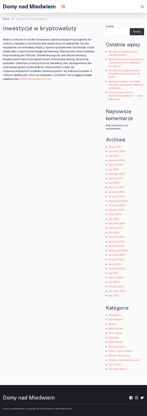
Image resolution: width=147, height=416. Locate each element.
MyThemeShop (64, 408)
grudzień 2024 (116, 192)
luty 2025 (113, 183)
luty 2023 (113, 282)
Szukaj (109, 26)
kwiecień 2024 (116, 223)
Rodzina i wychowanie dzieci (124, 360)
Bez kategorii (115, 319)
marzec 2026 (115, 164)
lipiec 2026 (114, 147)
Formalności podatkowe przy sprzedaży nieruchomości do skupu (124, 73)
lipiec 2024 (114, 214)
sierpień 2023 (116, 259)
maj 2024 (113, 219)
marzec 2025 (115, 178)
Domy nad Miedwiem (29, 6)
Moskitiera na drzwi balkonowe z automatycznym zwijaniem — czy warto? (125, 62)
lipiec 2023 (114, 264)
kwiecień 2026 (116, 160)
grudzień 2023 (116, 241)
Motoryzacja (115, 342)
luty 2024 (113, 232)
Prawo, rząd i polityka (120, 351)
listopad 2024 (116, 196)
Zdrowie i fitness (117, 369)
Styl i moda (114, 364)
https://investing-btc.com (36, 78)
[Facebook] (130, 398)
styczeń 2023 (116, 286)
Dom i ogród (115, 333)
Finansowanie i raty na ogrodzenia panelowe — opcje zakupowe (125, 95)
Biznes (112, 324)
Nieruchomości (116, 346)
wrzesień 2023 (116, 255)
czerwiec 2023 (116, 268)
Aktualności (115, 315)
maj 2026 (113, 155)
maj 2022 (113, 295)
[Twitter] (142, 398)
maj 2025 (113, 169)
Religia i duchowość (119, 355)
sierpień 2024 (116, 210)
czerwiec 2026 (116, 151)
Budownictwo (115, 328)
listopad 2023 (116, 246)
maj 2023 (113, 273)
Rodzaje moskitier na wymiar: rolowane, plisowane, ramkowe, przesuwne (126, 84)
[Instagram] (136, 398)
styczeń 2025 (116, 187)
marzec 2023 (115, 277)
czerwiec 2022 (116, 291)
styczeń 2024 (116, 237)
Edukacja (113, 337)
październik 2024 (118, 201)
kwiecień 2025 (116, 174)
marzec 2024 (115, 228)
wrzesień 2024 (116, 205)
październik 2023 (118, 250)
